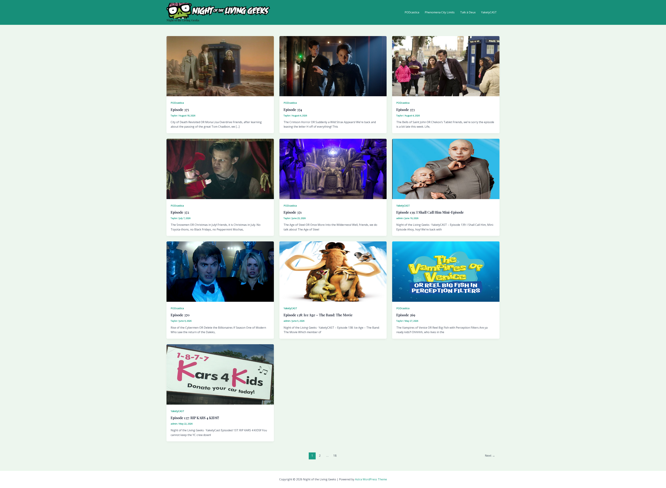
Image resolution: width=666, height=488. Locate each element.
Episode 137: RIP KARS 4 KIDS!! (195, 417)
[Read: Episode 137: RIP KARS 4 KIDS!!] (220, 374)
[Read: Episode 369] (446, 271)
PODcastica (412, 12)
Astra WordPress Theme (371, 479)
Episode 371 (293, 212)
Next (490, 455)
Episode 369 (405, 315)
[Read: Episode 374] (333, 66)
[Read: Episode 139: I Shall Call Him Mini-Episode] (446, 168)
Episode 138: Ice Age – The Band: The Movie (318, 315)
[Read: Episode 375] (220, 66)
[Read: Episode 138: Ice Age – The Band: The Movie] (333, 271)
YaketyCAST (489, 12)
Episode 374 (293, 109)
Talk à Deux (468, 12)
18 (335, 455)
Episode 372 (180, 212)
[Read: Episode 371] (333, 168)
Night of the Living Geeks (182, 20)
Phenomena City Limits (440, 12)
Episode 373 (405, 109)
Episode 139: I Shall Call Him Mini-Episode (430, 212)
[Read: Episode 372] (220, 168)
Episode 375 (180, 109)
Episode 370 (180, 315)
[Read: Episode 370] (220, 271)
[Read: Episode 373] (446, 66)
